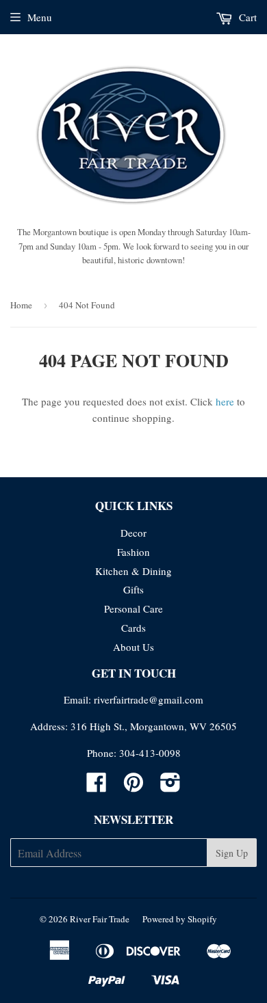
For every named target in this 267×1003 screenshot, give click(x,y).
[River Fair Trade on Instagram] (170, 786)
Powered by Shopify (179, 919)
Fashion (133, 552)
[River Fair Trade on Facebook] (96, 786)
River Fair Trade (99, 919)
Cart (246, 17)
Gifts (133, 589)
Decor (133, 532)
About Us (133, 647)
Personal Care (133, 608)
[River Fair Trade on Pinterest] (133, 786)
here (225, 401)
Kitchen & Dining (133, 571)
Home (21, 305)
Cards (133, 627)
